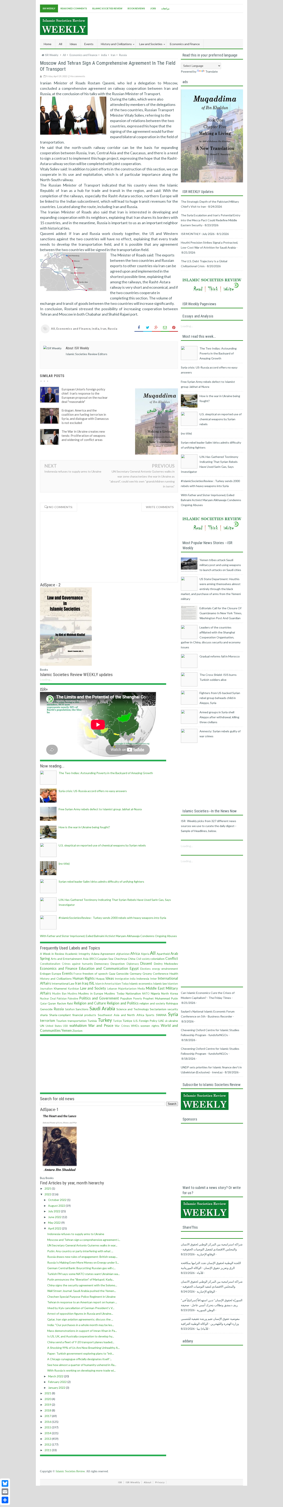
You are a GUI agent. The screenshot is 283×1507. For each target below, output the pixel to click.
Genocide (122, 973)
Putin (174, 998)
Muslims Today (114, 993)
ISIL (91, 983)
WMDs (135, 1025)
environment (169, 968)
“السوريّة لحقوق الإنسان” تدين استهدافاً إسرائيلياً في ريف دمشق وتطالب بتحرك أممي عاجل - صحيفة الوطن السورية (211, 1305)
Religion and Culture (90, 1003)
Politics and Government (99, 998)
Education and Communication (103, 968)
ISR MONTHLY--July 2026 (197, 234)
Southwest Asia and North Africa (121, 1015)
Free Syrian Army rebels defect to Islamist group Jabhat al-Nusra (100, 809)
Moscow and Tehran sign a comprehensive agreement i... (83, 1239)
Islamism (173, 983)
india (95, 328)
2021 (48, 1393)
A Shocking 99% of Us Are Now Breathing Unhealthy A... (83, 1347)
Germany (136, 973)
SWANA (161, 1015)
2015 (48, 1427)
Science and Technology (132, 1009)
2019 (48, 1404)
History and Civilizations (56, 978)
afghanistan (123, 953)
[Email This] (165, 328)
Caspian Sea (105, 958)
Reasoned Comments (73, 8)
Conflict (171, 958)
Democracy (101, 963)
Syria (173, 1014)
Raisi (70, 1003)
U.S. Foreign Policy (145, 1020)
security (172, 1009)
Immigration (122, 978)
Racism (61, 1003)
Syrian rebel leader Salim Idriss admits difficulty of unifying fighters (101, 881)
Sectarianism (158, 1009)
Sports (150, 1015)
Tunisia (92, 1020)
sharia (44, 1015)
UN (42, 1025)
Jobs (153, 8)
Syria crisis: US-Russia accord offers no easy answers (93, 791)
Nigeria (155, 993)
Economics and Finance (73, 328)
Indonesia (142, 978)
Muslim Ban (59, 993)
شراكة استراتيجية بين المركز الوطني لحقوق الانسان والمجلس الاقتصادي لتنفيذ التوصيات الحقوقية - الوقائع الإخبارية (212, 1286)
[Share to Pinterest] (173, 328)
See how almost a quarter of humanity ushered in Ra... (81, 1365)
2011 (48, 1450)
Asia (85, 958)
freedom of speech (95, 973)
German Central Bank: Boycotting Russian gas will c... (81, 1268)
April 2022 (55, 1228)
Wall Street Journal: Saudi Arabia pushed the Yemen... (81, 1291)
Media (141, 988)
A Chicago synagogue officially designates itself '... (79, 1359)
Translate (211, 71)
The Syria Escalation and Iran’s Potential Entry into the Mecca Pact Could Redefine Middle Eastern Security (210, 220)
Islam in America (104, 983)
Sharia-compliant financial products (72, 1015)
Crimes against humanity (77, 963)
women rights (149, 1025)
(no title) (64, 863)
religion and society (152, 1003)
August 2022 (57, 1205)
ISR (120, 1482)
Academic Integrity (77, 953)
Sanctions (82, 1009)
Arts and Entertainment (66, 958)
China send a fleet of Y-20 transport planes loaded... (80, 1342)
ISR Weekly (49, 8)
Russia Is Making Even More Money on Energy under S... (83, 1262)
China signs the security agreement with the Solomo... (82, 1285)
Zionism (77, 1030)
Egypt (134, 968)
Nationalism (133, 993)
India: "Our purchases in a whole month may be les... (80, 1325)
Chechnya (120, 958)
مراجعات (165, 8)
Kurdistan (73, 988)
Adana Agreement (103, 953)
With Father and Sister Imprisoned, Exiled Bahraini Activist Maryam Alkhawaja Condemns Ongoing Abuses (108, 936)
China (131, 958)
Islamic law (160, 983)
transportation (77, 1020)
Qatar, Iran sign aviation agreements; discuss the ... (80, 1319)
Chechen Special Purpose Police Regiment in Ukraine (81, 1296)
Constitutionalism (50, 963)
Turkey (105, 1020)
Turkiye (117, 1020)
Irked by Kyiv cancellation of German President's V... (80, 1308)
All (60, 44)
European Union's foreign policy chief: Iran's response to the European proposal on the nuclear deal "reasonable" (85, 395)
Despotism (118, 963)
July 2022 (54, 1211)
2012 (48, 1444)
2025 (48, 1188)
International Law (63, 983)
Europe (56, 973)
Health (173, 973)
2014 (48, 1433)
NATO (146, 993)
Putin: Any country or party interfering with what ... (80, 1251)
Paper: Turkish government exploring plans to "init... (80, 1353)
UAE (161, 1020)
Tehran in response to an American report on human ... (82, 1302)
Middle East (155, 988)
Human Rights (84, 978)
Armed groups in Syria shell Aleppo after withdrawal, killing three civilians (219, 717)
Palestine (73, 998)
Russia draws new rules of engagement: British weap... (82, 1256)
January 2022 (57, 1387)
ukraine (173, 1020)
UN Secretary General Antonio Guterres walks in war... (82, 1245)
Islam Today (122, 983)
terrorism (47, 1020)
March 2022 (56, 1376)
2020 (48, 1399)
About (147, 1482)
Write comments (160, 507)
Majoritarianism (127, 988)
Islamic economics (140, 983)
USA (65, 1025)
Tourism (61, 1020)
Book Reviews (136, 8)
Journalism (46, 988)
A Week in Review (52, 953)
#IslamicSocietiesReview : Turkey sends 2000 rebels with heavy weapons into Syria (112, 917)
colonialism (157, 958)
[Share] (5, 1500)
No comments (78, 76)
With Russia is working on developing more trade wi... (81, 1370)
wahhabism (78, 1025)
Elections (145, 968)
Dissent (146, 963)
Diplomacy (133, 963)
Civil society (143, 958)
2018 (48, 1410)
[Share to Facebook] (138, 328)
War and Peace (100, 1025)
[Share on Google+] (156, 328)
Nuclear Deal (48, 998)
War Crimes (122, 1025)
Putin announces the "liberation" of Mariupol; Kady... (80, 1279)
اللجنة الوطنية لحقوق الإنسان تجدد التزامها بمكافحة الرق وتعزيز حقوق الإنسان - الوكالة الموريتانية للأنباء (211, 1268)
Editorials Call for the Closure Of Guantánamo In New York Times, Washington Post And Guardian (221, 613)
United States (54, 1025)
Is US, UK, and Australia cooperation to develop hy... (80, 1336)
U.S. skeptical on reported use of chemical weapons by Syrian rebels (102, 845)
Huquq (100, 978)
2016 (48, 1421)
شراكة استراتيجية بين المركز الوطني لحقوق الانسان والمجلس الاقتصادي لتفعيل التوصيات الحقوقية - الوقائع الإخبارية (212, 1249)
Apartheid (163, 953)
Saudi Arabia (102, 1008)
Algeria (145, 953)
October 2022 (57, 1200)
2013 (48, 1438)
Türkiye (127, 1020)
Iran (103, 328)
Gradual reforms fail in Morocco (220, 656)
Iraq (85, 983)
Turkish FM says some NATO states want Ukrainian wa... (83, 1274)
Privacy (160, 1482)
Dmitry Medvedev (166, 963)
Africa (135, 953)
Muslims (72, 993)
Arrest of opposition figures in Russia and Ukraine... (80, 1313)
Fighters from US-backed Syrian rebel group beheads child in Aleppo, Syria (220, 698)
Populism (126, 998)
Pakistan (62, 998)
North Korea (169, 993)
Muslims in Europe (90, 993)
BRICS (93, 958)
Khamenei (60, 988)
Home (47, 44)
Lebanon (112, 988)
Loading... (46, 679)
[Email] (5, 1492)
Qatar (43, 1003)
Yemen (66, 1030)
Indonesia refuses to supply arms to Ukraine (72, 471)
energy (156, 968)
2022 (48, 1194)
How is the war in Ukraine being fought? (84, 827)
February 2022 (57, 1382)
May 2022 (54, 1222)
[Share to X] (147, 328)
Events (67, 973)
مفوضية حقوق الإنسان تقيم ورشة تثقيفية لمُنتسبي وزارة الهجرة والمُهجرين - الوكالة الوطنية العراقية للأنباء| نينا (210, 1323)
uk (166, 1020)
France (78, 973)
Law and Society (93, 988)
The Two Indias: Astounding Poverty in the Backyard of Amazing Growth (106, 773)
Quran (52, 1003)
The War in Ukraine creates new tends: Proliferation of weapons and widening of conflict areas (83, 436)
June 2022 (55, 1217)
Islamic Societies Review (107, 8)
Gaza (112, 973)
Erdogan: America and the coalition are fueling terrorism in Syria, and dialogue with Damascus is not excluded (85, 416)
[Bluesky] (5, 1483)
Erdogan (45, 973)
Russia (112, 328)
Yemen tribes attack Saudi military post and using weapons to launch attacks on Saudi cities (220, 565)
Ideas (109, 978)
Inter (153, 978)
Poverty (137, 998)
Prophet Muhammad (156, 998)
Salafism (70, 1009)
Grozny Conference (155, 973)
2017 (48, 1416)
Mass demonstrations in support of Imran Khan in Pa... (82, 1330)
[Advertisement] (167, 25)
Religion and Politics (123, 1003)
